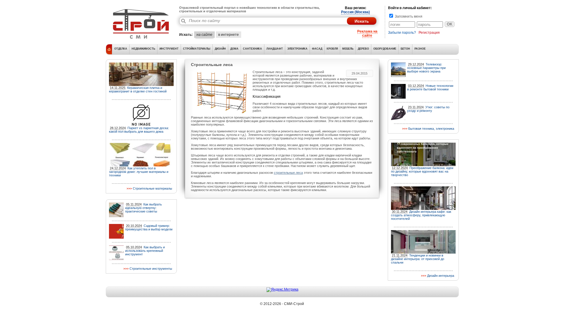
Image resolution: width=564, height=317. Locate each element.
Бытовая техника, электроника (431, 128)
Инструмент (169, 48)
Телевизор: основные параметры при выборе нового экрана (426, 68)
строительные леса (288, 172)
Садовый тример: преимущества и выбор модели (148, 227)
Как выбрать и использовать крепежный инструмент (145, 250)
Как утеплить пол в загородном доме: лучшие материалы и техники (138, 171)
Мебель (347, 48)
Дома (234, 48)
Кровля (332, 48)
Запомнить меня (408, 16)
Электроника (297, 48)
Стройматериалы (196, 48)
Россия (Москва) (355, 12)
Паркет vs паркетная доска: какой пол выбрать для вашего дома (139, 129)
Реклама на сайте (367, 33)
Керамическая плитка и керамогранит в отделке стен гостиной (138, 89)
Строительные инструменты (151, 268)
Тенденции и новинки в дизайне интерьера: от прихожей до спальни (417, 259)
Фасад (317, 48)
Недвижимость (143, 48)
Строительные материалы (152, 188)
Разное (420, 48)
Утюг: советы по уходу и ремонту (428, 108)
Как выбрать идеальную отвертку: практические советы (143, 208)
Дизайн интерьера (440, 275)
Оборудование (384, 48)
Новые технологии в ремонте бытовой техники (430, 87)
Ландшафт (274, 48)
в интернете (228, 35)
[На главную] (141, 40)
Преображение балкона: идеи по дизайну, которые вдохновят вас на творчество (422, 171)
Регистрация (429, 33)
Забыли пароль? (402, 33)
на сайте (204, 35)
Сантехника (252, 48)
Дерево (363, 48)
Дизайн (220, 48)
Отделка (120, 48)
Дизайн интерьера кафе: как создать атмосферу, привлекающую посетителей (421, 215)
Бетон (405, 48)
